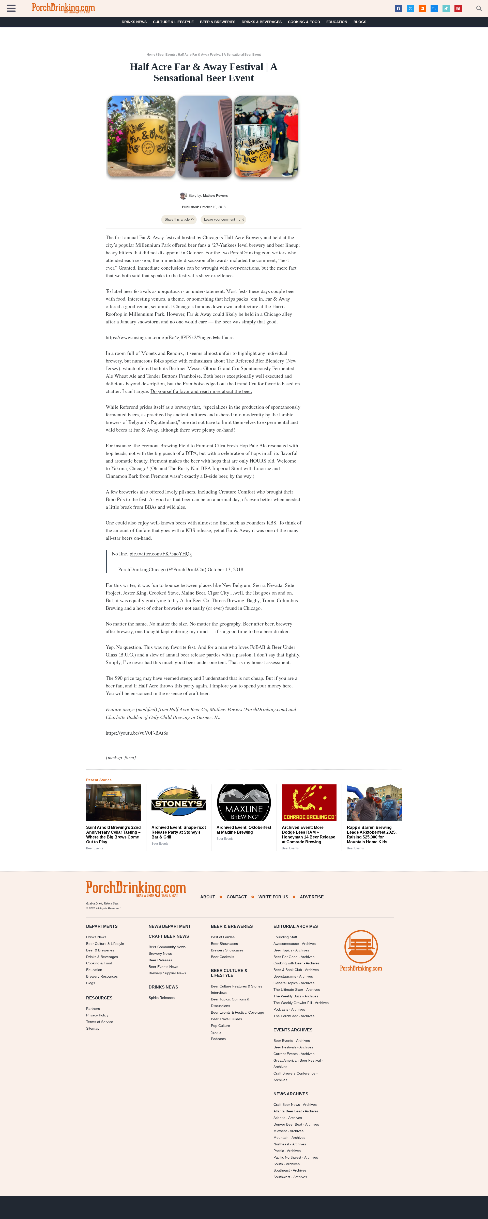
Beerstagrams (284, 976)
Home (151, 54)
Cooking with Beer (288, 963)
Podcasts (218, 1039)
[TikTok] (446, 8)
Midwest (280, 1131)
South (278, 1164)
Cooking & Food (304, 22)
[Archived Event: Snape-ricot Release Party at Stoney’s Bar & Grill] (178, 802)
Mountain (280, 1137)
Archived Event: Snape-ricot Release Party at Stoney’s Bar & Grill (178, 832)
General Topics (285, 983)
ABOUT (207, 897)
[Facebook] (398, 8)
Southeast (281, 1170)
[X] (410, 8)
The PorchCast (285, 1016)
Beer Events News (163, 966)
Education (336, 22)
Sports (216, 1032)
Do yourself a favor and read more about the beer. (201, 391)
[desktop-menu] (11, 7)
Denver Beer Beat (287, 1124)
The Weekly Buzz (287, 996)
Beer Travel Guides (226, 1019)
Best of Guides (223, 937)
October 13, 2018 (225, 569)
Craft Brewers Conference (294, 1073)
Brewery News (160, 953)
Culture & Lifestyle (173, 22)
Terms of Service (99, 1022)
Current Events (285, 1053)
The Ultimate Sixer (288, 989)
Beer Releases (160, 960)
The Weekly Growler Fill (292, 1003)
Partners (93, 1009)
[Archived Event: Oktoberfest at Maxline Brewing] (244, 802)
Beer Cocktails (222, 956)
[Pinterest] (458, 8)
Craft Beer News (286, 1104)
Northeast (281, 1144)
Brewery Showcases (227, 950)
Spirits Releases (162, 998)
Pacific (278, 1151)
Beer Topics (282, 950)
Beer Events (167, 54)
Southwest (281, 1177)
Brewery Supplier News (167, 973)
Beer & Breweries (217, 22)
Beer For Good (285, 956)
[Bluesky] (434, 8)
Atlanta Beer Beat (287, 1111)
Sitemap (92, 1028)
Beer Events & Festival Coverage (237, 1012)
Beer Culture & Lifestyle (105, 944)
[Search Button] (476, 8)
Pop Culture (220, 1026)
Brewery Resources (102, 976)
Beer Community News (167, 947)
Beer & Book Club (287, 970)
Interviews (219, 993)
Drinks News (134, 22)
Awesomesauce (286, 944)
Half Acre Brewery (243, 237)
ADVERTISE (312, 897)
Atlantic (279, 1118)
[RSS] (422, 8)
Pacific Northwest (287, 1157)
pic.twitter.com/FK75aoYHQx (161, 553)
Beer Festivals (284, 1047)
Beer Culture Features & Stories (236, 986)
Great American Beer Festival (297, 1060)
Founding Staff (285, 937)
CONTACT (237, 897)
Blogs (360, 22)
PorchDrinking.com (250, 252)
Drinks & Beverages (262, 22)
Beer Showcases (224, 944)
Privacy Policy (97, 1015)
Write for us (273, 897)
